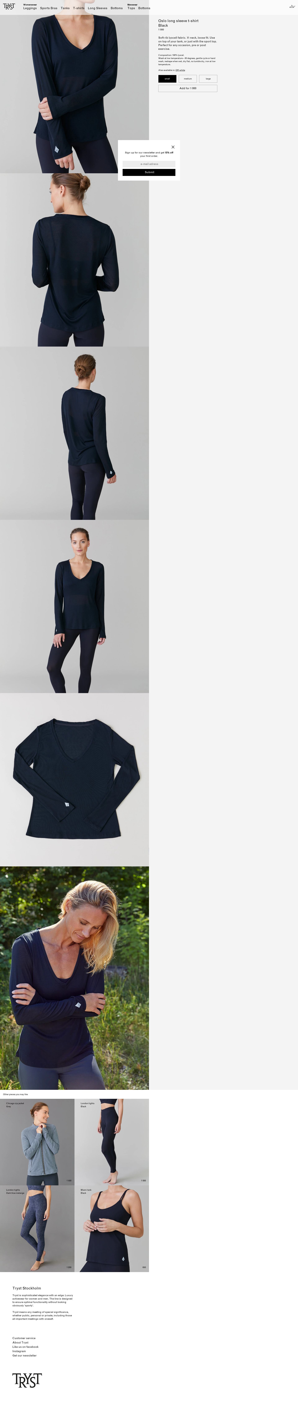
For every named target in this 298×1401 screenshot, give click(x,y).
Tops (131, 8)
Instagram (19, 1351)
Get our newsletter (24, 1355)
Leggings (30, 8)
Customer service (24, 1338)
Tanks (65, 8)
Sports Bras (49, 8)
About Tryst (20, 1342)
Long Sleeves (98, 8)
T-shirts (79, 8)
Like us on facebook (25, 1347)
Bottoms (117, 8)
